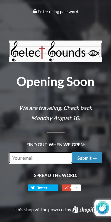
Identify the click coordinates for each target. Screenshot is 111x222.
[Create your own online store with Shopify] (84, 209)
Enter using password (57, 11)
